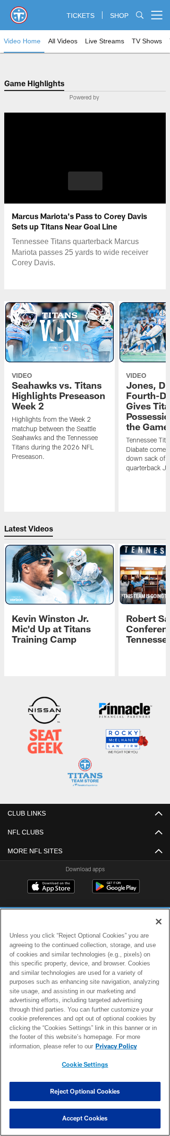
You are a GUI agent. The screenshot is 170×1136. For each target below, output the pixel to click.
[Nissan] (44, 711)
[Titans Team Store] (84, 772)
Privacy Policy (41, 1046)
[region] (85, 1022)
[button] (85, 181)
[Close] (158, 921)
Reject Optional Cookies (85, 1091)
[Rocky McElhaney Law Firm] (126, 742)
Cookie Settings (85, 1064)
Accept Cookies (85, 1118)
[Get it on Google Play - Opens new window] (116, 889)
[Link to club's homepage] (19, 11)
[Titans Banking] (125, 711)
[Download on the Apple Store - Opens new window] (51, 886)
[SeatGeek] (45, 742)
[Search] (140, 15)
